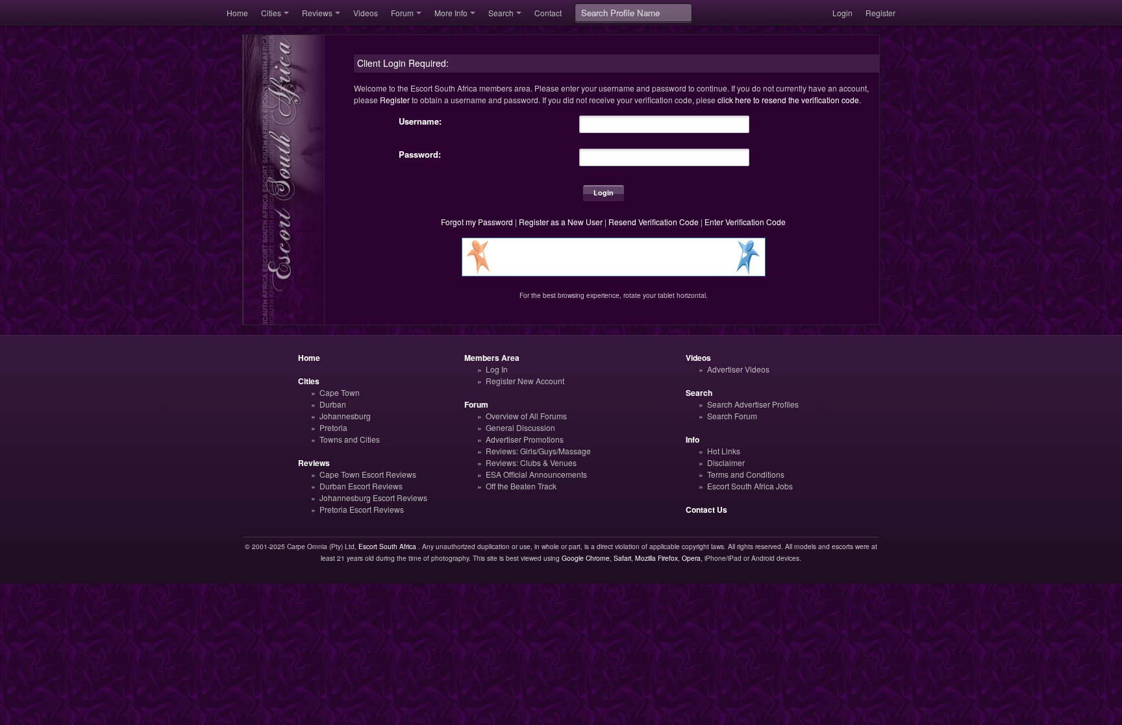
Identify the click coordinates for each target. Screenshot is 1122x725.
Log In (497, 369)
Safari (622, 558)
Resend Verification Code (653, 221)
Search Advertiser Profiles (753, 404)
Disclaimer (726, 462)
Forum (402, 12)
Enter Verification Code (745, 221)
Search (501, 12)
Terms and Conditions (745, 474)
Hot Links (723, 450)
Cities (271, 12)
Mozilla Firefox (656, 558)
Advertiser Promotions (525, 439)
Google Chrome (586, 558)
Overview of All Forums (526, 415)
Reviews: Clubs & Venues (531, 462)
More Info (451, 12)
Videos (365, 12)
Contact (548, 12)
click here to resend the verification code (788, 99)
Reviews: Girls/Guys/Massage (538, 450)
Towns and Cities (349, 439)
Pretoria (333, 427)
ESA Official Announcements (536, 474)
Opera (691, 558)
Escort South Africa (387, 546)
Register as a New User (561, 221)
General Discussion (520, 427)
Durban (332, 404)
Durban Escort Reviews (361, 485)
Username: (420, 121)
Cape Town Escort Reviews (367, 474)
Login (842, 12)
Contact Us (706, 509)
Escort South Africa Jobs (750, 485)
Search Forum (732, 415)
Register (880, 12)
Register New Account (525, 380)
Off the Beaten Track (521, 485)
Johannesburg (345, 415)
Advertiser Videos (738, 369)
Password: (420, 154)
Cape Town (339, 392)
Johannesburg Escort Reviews (373, 497)
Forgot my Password (477, 221)
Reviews (317, 12)
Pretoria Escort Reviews (361, 509)
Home (237, 12)
